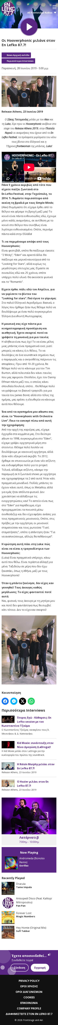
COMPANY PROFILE (29, 1008)
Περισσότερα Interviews (20, 60)
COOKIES (29, 997)
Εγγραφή (40, 967)
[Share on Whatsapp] (31, 701)
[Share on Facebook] (5, 701)
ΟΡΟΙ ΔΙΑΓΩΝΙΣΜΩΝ (29, 992)
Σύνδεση (19, 967)
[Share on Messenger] (13, 701)
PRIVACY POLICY (29, 981)
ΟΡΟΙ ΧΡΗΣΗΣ (29, 986)
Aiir (41, 1020)
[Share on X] (22, 701)
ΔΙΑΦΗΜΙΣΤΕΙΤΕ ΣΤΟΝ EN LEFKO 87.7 (29, 1014)
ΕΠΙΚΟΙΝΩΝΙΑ (29, 1003)
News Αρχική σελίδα (18, 55)
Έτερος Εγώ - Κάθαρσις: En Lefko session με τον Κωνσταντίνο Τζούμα (26, 722)
